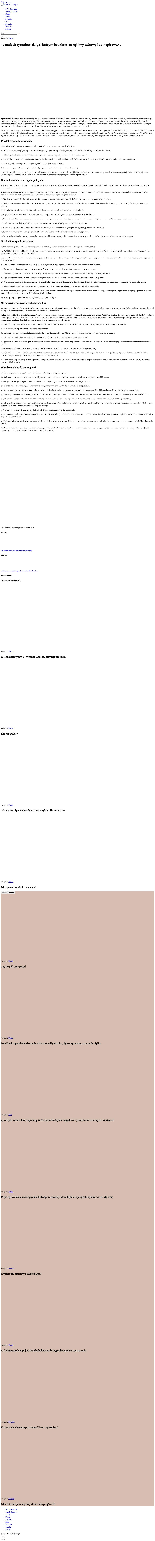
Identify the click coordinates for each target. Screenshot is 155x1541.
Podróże (11, 1499)
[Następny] (4, 1539)
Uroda (10, 38)
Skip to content (6, 2)
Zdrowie (8, 1524)
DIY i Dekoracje (11, 1509)
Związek (11, 1422)
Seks (10, 1115)
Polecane (4, 892)
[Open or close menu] (2, 5)
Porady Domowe (11, 1512)
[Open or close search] (2, 36)
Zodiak (8, 1529)
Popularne (11, 892)
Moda (7, 1514)
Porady (11, 1268)
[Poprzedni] (2, 1539)
